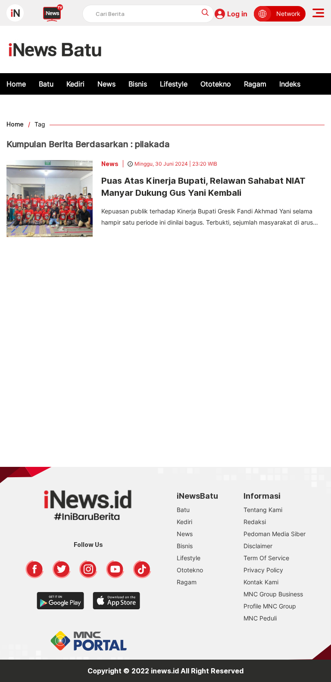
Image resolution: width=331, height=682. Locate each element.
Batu (46, 84)
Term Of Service (266, 558)
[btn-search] (205, 12)
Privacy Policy (263, 570)
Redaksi (255, 521)
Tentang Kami (263, 509)
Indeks (289, 84)
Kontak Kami (261, 582)
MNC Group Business (273, 594)
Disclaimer (258, 545)
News (106, 84)
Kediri (75, 84)
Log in (237, 13)
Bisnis (137, 84)
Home (16, 84)
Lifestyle (173, 84)
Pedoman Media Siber (275, 533)
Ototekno (215, 84)
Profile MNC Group (270, 606)
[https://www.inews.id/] (55, 49)
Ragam (255, 84)
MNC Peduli (260, 618)
